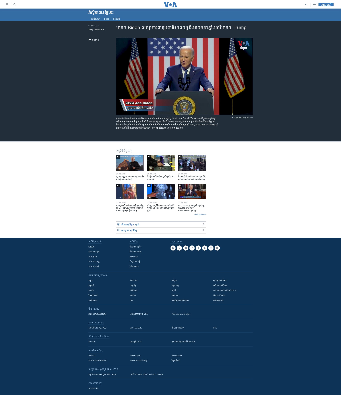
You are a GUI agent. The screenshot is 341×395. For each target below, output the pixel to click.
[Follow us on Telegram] (198, 248)
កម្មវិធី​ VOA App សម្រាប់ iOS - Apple (102, 374)
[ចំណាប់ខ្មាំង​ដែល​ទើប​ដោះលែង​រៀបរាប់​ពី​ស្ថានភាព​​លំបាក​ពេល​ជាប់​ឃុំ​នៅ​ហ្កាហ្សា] (192, 163)
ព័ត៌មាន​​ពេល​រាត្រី (135, 252)
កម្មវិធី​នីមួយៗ (95, 19)
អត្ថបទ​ (106, 19)
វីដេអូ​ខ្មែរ (91, 247)
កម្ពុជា (90, 280)
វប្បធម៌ (174, 290)
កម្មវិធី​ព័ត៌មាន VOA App (97, 328)
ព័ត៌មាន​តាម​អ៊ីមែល (178, 328)
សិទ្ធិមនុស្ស (133, 290)
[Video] (314, 5)
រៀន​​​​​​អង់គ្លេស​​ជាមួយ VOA (139, 314)
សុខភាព (133, 295)
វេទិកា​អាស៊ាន (134, 266)
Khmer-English (219, 295)
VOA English (135, 355)
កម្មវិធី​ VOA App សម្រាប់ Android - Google (146, 374)
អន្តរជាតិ (91, 285)
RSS (215, 328)
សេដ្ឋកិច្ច (133, 285)
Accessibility (177, 355)
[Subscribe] (217, 248)
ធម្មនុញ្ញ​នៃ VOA (135, 342)
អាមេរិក (91, 290)
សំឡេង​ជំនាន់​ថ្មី (134, 262)
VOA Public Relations (97, 360)
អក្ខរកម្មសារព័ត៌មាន (220, 280)
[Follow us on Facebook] (173, 248)
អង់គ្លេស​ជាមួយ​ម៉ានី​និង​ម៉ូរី (97, 314)
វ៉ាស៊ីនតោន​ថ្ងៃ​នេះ (94, 252)
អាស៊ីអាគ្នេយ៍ (92, 300)
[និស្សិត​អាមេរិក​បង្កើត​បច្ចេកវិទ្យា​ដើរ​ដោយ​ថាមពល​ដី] (161, 163)
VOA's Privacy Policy (138, 360)
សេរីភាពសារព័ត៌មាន (220, 285)
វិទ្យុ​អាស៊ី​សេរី (176, 360)
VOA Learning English (181, 314)
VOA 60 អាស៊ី (93, 266)
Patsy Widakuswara (96, 29)
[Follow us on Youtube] (185, 248)
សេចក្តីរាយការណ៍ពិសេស (180, 300)
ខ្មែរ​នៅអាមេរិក (93, 295)
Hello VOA (133, 257)
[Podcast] (210, 248)
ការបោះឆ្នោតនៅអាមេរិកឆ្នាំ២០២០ (224, 290)
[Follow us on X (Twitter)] (179, 248)
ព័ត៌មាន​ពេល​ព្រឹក (135, 247)
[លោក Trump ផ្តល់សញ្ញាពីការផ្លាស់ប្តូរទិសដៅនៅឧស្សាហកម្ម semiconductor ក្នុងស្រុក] (192, 191)
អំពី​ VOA (91, 342)
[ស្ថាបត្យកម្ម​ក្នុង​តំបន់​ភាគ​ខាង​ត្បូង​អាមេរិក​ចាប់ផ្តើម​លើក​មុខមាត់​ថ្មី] (130, 163)
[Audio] (306, 5)
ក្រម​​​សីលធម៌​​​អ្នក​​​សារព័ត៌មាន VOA (183, 342)
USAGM (91, 355)
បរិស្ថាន (174, 280)
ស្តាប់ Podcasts (136, 328)
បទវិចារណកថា (218, 300)
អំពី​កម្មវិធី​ (116, 19)
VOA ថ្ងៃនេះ (92, 257)
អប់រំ (131, 300)
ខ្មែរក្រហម (175, 295)
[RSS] (204, 248)
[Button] (94, 40)
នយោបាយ (133, 280)
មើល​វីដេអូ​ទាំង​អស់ (200, 215)
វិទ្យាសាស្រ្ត (175, 285)
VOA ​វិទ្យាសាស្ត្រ (94, 262)
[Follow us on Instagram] (191, 248)
